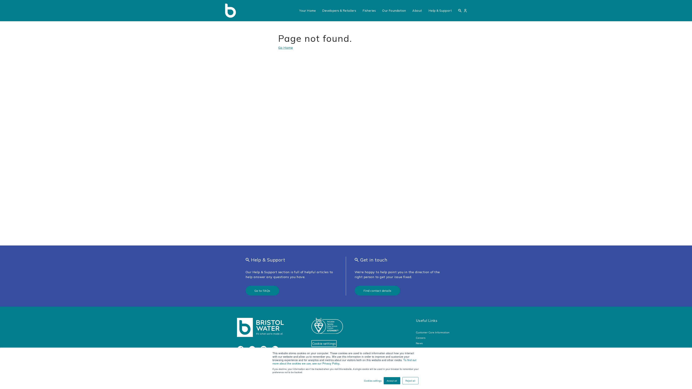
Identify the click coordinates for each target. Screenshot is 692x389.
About (417, 10)
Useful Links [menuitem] (426, 320)
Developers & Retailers (339, 10)
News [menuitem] (419, 343)
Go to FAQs (262, 290)
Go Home (285, 48)
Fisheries (369, 10)
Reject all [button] (410, 380)
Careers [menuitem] (421, 337)
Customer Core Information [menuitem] (433, 332)
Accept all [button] (392, 380)
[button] (460, 10)
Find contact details (377, 290)
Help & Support (440, 10)
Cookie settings (324, 343)
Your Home (307, 10)
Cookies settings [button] (373, 380)
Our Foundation (394, 10)
